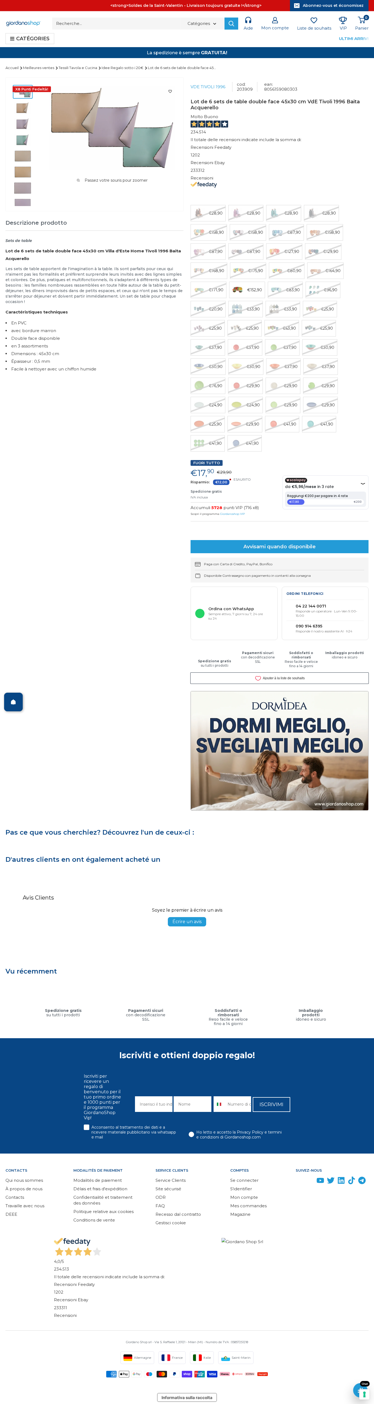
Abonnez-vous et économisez (333, 5)
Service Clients (171, 1180)
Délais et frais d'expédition (100, 1188)
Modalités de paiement (97, 1180)
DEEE (11, 1214)
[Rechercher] (231, 24)
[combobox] (219, 1104)
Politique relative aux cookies (103, 1211)
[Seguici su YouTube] (320, 1182)
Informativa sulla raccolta (187, 1397)
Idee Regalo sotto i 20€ (123, 67)
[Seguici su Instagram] (310, 1182)
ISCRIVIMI (271, 1104)
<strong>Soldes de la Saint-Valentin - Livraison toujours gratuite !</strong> (185, 5)
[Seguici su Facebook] (299, 1182)
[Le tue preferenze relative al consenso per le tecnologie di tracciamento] (364, 1394)
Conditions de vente (94, 1220)
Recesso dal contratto (178, 1214)
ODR (161, 1197)
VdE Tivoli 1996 (208, 86)
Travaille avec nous (24, 1205)
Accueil (12, 67)
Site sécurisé (168, 1188)
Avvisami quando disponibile (279, 547)
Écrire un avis (187, 921)
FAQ (160, 1205)
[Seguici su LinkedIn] (341, 1182)
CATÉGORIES (33, 39)
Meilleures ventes (39, 67)
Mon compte (244, 1197)
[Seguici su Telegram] (362, 1182)
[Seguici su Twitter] (331, 1182)
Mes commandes (248, 1205)
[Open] (13, 702)
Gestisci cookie (171, 1222)
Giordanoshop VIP (232, 514)
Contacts (14, 1197)
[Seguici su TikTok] (351, 1182)
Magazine (240, 1214)
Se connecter (244, 1180)
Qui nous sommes (24, 1180)
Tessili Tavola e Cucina (78, 67)
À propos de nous (23, 1188)
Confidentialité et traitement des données (103, 1200)
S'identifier (241, 1188)
